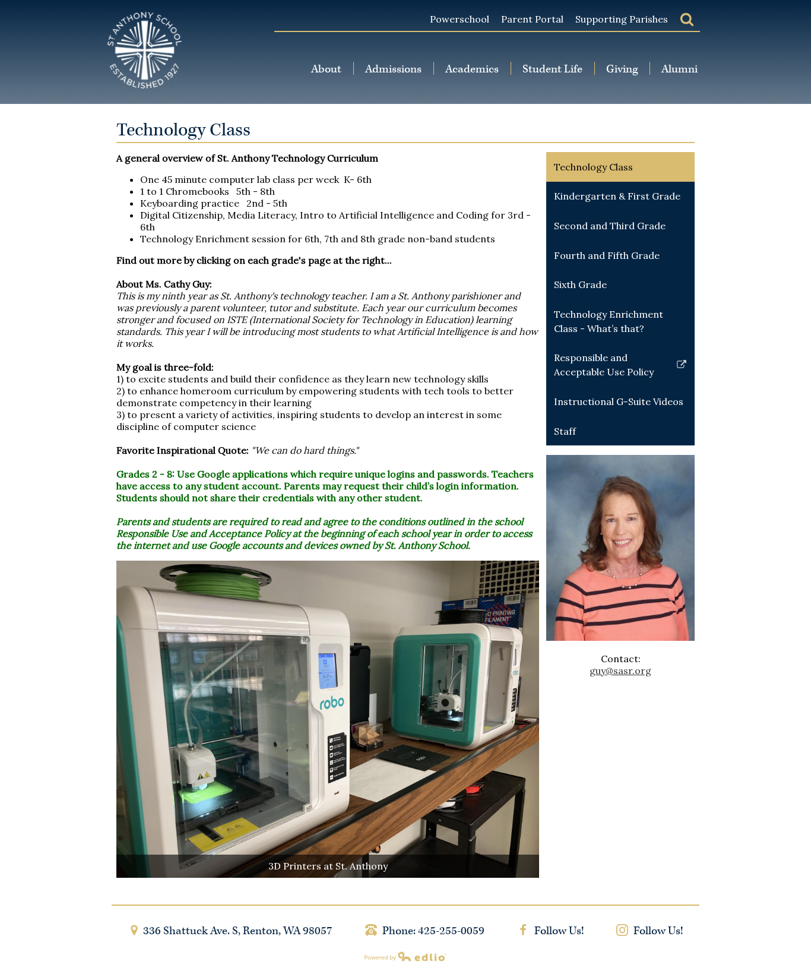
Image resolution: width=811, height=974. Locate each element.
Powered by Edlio (405, 956)
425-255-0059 (451, 931)
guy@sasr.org (620, 670)
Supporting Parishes (621, 19)
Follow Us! (558, 931)
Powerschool (459, 19)
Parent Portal (532, 19)
